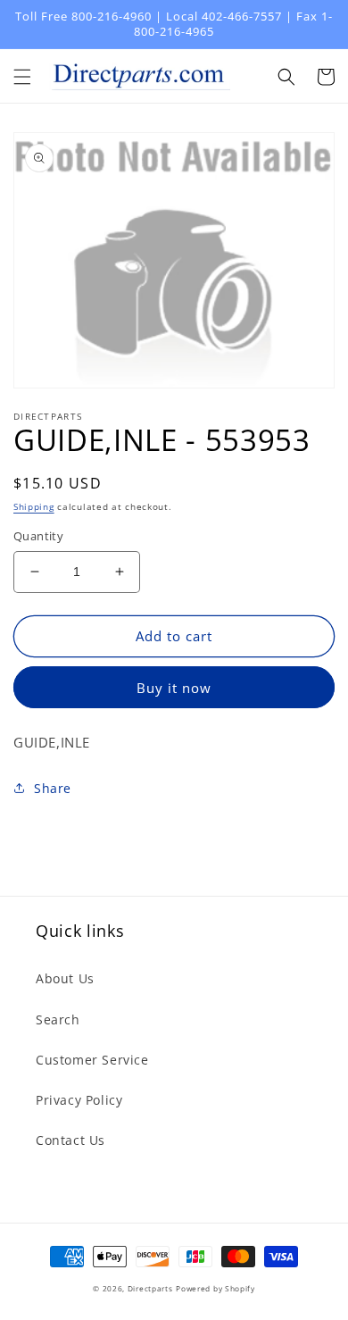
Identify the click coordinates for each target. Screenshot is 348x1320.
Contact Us (70, 1140)
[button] (22, 76)
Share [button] (52, 788)
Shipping (33, 506)
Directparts (150, 1288)
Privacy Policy (79, 1099)
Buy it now (174, 688)
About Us (65, 978)
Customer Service (92, 1059)
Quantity (38, 536)
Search (58, 1019)
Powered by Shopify (215, 1288)
